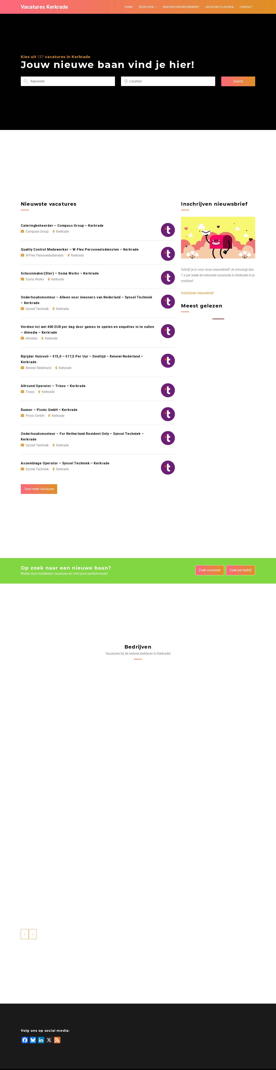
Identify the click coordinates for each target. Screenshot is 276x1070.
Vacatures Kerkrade (44, 7)
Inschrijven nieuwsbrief (181, 7)
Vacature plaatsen (219, 7)
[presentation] (25, 934)
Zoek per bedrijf (241, 570)
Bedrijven (146, 7)
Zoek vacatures (210, 570)
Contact (246, 7)
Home (129, 7)
